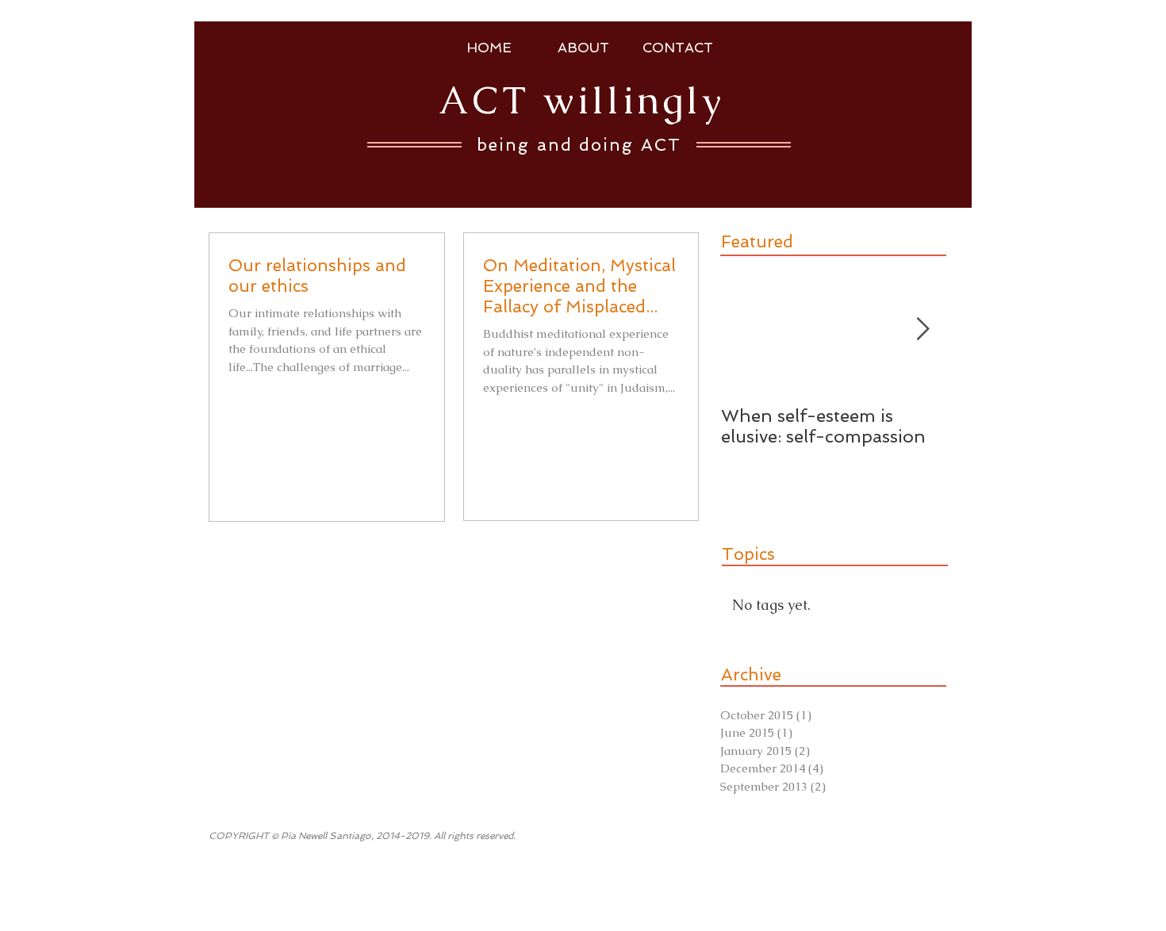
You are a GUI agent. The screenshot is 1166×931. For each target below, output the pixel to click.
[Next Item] (922, 329)
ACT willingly (581, 100)
